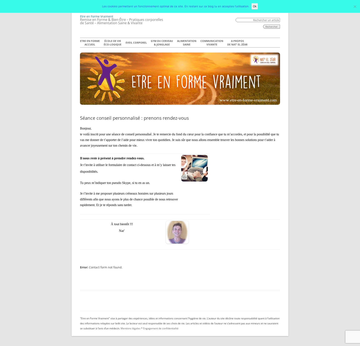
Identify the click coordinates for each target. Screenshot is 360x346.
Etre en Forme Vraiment (96, 16)
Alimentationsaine (186, 42)
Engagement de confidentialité (161, 328)
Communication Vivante (211, 42)
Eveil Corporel (136, 42)
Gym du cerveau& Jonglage (162, 42)
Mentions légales (130, 328)
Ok (254, 6)
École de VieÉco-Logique (112, 42)
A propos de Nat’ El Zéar (237, 42)
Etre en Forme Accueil (90, 42)
